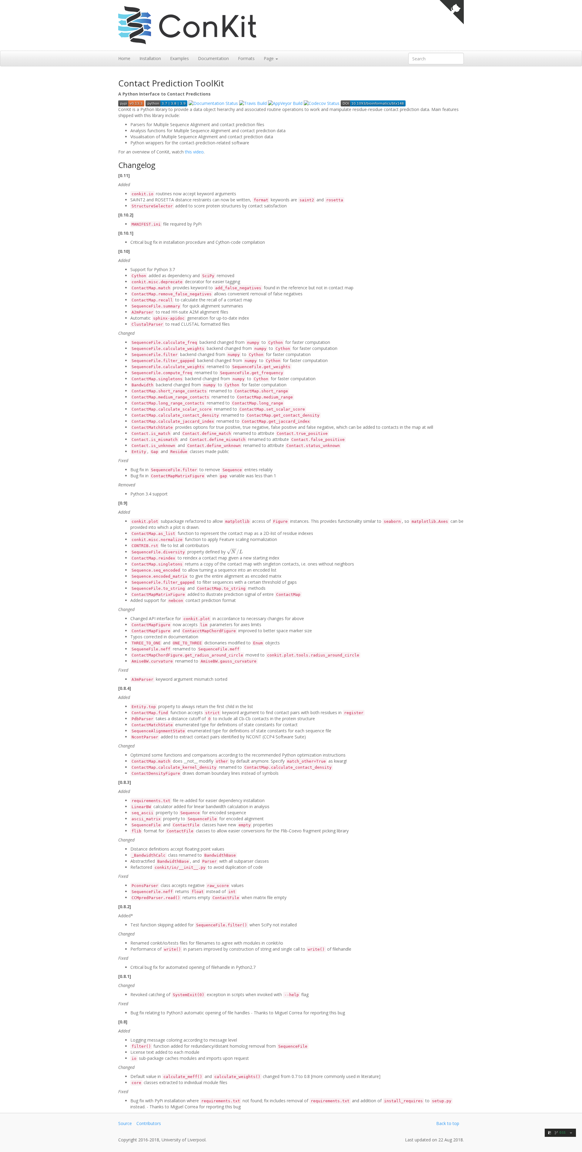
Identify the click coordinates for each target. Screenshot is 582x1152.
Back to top (447, 1123)
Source (125, 1123)
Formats (246, 58)
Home (124, 58)
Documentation (213, 58)
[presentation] (235, 552)
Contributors (148, 1123)
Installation (150, 58)
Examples (179, 58)
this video (194, 152)
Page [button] (269, 58)
